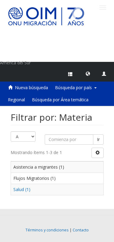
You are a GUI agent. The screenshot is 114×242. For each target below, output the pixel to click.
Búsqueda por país (74, 87)
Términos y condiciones (47, 230)
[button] (87, 73)
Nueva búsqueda (31, 87)
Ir (98, 139)
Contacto (81, 230)
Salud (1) (21, 189)
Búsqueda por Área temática (60, 100)
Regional (16, 100)
